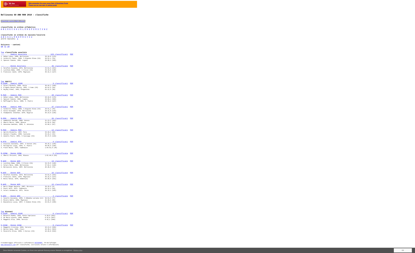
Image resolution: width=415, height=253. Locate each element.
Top (2, 52)
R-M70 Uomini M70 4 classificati (34, 142)
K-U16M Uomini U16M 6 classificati (34, 214)
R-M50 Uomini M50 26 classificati (34, 118)
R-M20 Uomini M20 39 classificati (34, 95)
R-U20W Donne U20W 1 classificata (34, 153)
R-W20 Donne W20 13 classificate (34, 161)
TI (5, 47)
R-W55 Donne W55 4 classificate (34, 196)
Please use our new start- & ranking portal (43, 5)
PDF (71, 54)
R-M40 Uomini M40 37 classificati (34, 107)
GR (2, 47)
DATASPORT (38, 243)
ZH (8, 47)
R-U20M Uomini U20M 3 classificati (34, 84)
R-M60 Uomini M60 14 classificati (34, 130)
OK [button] (403, 250)
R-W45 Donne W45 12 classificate (34, 184)
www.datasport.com (8, 245)
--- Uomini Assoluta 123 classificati (34, 54)
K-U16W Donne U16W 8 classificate (34, 225)
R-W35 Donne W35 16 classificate (34, 173)
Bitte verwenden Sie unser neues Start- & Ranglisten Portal (48, 3)
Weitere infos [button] (77, 250)
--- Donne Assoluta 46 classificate (34, 66)
